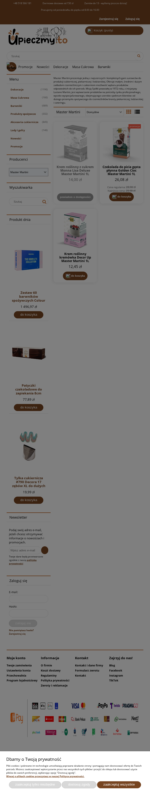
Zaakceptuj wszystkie (119, 784)
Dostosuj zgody (79, 784)
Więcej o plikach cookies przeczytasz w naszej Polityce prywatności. (45, 776)
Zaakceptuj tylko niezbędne (35, 784)
